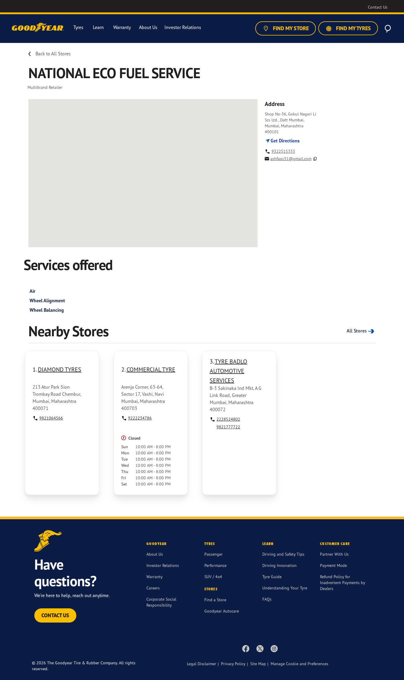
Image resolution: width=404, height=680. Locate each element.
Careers (153, 587)
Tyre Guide (272, 576)
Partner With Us (334, 554)
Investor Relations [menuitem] (182, 27)
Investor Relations (162, 565)
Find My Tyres (353, 28)
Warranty (154, 576)
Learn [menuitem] (98, 27)
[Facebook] (245, 648)
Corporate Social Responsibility (161, 602)
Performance (215, 565)
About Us (154, 554)
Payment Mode (333, 565)
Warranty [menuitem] (122, 27)
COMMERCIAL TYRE (151, 369)
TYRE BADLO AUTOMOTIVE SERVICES (228, 371)
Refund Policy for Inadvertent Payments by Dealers (342, 582)
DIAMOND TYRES (59, 369)
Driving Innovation (279, 565)
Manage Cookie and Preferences (299, 663)
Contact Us (55, 615)
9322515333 (283, 151)
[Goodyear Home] (38, 27)
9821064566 (51, 417)
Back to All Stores (53, 54)
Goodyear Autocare (221, 610)
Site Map (258, 663)
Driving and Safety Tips (283, 554)
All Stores (357, 331)
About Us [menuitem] (148, 27)
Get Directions (284, 141)
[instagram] (274, 648)
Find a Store (215, 599)
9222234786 (140, 417)
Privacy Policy (233, 663)
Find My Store (290, 28)
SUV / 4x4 (213, 576)
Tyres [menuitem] (78, 27)
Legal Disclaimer (201, 663)
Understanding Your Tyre (284, 587)
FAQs (267, 599)
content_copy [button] (315, 159)
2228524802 (228, 419)
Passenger (213, 554)
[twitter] (260, 648)
